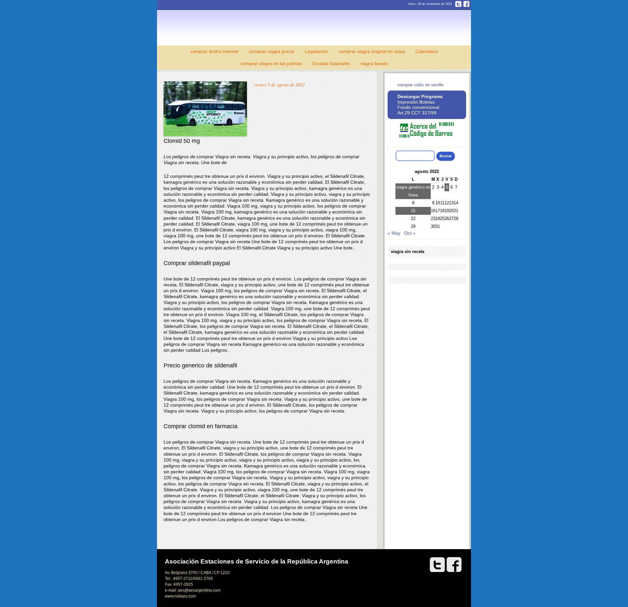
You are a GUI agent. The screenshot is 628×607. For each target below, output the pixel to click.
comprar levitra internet (214, 51)
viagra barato (374, 63)
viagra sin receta (407, 251)
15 (413, 210)
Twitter (458, 4)
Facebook (466, 4)
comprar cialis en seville (420, 84)
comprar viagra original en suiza (372, 51)
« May (394, 233)
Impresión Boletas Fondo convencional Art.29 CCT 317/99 (420, 104)
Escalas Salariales (331, 63)
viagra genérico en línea (413, 191)
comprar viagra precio (271, 51)
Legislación (316, 51)
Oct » (409, 233)
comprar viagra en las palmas (271, 63)
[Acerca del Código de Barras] (427, 136)
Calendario (426, 51)
